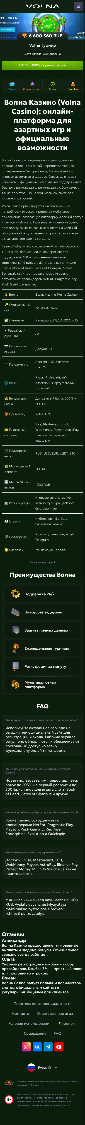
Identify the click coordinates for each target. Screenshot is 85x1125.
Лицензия (68, 1023)
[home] (43, 6)
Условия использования (29, 1023)
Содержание (35, 1033)
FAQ (57, 1033)
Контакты (21, 1013)
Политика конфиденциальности (43, 1003)
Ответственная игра (55, 1013)
